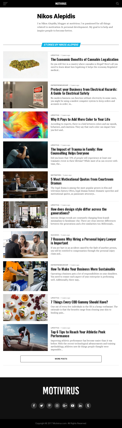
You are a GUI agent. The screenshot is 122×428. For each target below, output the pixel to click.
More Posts (61, 359)
